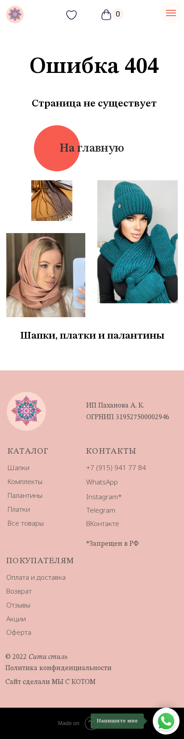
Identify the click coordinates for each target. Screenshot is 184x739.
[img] (15, 14)
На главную (91, 148)
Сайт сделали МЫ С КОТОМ (50, 682)
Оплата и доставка (36, 577)
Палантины (25, 495)
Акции (16, 619)
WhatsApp (102, 482)
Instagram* (104, 496)
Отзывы (18, 605)
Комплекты (25, 481)
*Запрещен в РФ (112, 544)
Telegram (100, 510)
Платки (19, 509)
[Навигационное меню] (171, 13)
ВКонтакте (102, 523)
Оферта (18, 632)
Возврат (19, 591)
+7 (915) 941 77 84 (116, 467)
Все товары (26, 523)
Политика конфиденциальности (58, 668)
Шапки (18, 467)
